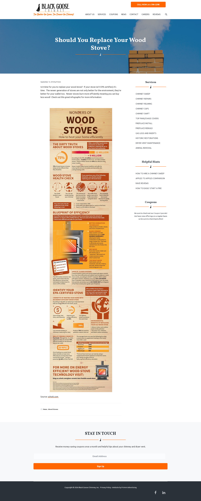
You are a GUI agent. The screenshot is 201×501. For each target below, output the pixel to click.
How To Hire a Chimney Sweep (150, 173)
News (45, 409)
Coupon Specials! (160, 213)
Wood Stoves (53, 409)
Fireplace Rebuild (144, 128)
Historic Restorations (147, 138)
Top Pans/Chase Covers (147, 118)
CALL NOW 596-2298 (148, 4)
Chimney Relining (144, 104)
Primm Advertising (129, 487)
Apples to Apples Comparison (150, 178)
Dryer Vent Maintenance (148, 143)
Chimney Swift (143, 114)
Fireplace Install (144, 123)
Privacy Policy (105, 487)
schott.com (53, 396)
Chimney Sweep (143, 94)
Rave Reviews (142, 183)
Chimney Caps (142, 109)
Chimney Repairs (143, 99)
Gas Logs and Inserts (146, 133)
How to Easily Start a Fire (149, 188)
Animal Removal (144, 148)
